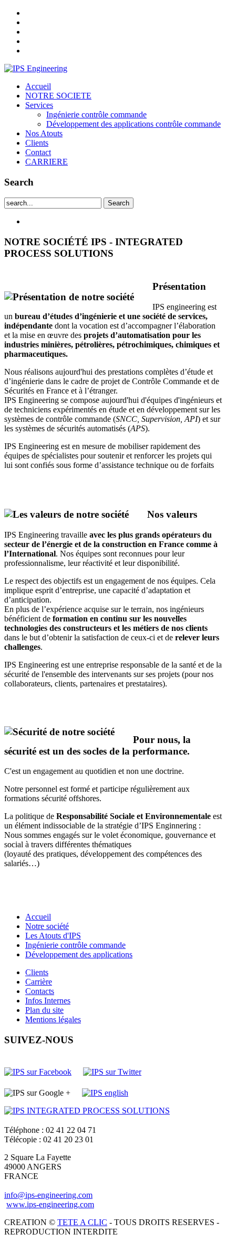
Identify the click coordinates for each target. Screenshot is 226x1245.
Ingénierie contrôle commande (96, 114)
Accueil (38, 86)
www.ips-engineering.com (50, 1204)
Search (118, 203)
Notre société (47, 926)
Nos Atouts (44, 133)
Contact (38, 152)
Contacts (39, 991)
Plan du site (44, 1010)
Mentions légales (53, 1019)
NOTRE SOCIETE (58, 95)
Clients (36, 142)
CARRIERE (46, 161)
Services (39, 105)
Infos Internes (47, 1000)
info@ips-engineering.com (48, 1195)
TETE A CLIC (82, 1222)
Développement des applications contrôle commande (133, 123)
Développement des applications (78, 954)
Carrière (38, 981)
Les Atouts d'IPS (53, 935)
